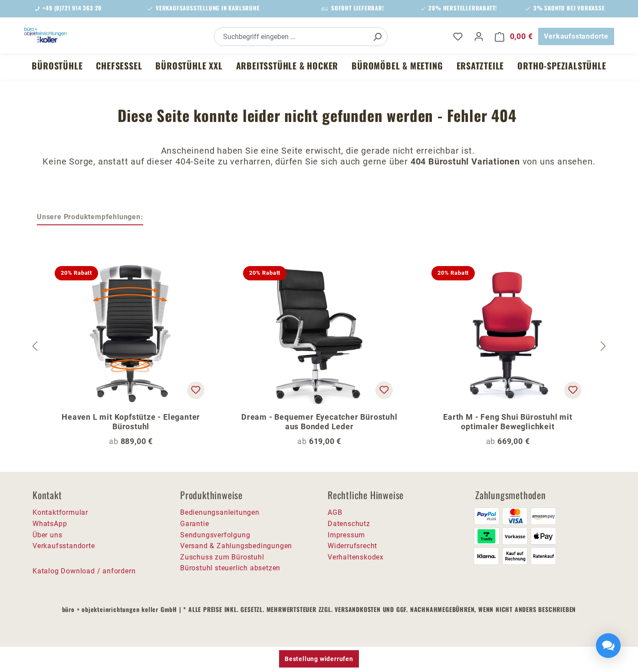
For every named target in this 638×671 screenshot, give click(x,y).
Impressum (346, 535)
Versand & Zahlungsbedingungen (236, 546)
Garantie (194, 524)
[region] (319, 346)
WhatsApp (50, 524)
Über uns (47, 535)
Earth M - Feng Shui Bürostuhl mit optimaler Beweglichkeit (507, 421)
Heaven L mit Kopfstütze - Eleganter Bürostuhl (131, 421)
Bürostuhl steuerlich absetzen (230, 568)
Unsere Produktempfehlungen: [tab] (90, 217)
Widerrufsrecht (352, 546)
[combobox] (291, 37)
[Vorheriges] (34, 346)
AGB (335, 512)
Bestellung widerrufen (319, 658)
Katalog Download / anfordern (84, 571)
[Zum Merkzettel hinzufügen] (195, 390)
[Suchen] (377, 37)
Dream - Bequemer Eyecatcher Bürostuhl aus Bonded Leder (319, 421)
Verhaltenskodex (356, 557)
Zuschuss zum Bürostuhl (222, 557)
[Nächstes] (603, 346)
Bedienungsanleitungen (220, 512)
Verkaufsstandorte (576, 36)
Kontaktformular (60, 512)
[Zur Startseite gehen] (89, 35)
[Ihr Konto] (478, 36)
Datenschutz (349, 524)
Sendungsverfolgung (215, 535)
